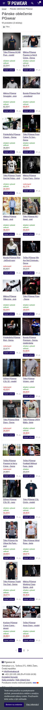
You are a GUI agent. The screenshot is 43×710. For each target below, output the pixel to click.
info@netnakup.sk (11, 671)
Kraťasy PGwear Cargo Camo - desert (10, 625)
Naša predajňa (8, 680)
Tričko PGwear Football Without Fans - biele (30, 463)
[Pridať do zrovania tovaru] (19, 70)
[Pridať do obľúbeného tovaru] (17, 70)
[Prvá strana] (15, 650)
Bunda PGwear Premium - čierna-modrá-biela (30, 340)
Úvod (4, 9)
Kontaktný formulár (10, 677)
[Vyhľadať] (32, 3)
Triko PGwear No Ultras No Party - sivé (10, 543)
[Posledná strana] (27, 650)
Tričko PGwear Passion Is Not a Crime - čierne (10, 463)
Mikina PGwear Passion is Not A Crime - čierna (30, 55)
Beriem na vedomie (14, 705)
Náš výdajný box (23, 680)
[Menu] (4, 3)
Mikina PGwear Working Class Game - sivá (29, 584)
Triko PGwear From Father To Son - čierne (31, 137)
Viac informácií (32, 705)
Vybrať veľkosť (9, 70)
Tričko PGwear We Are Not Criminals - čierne (31, 260)
